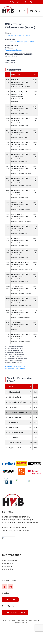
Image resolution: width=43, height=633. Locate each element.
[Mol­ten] (8, 463)
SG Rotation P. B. (17, 106)
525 (16, 137)
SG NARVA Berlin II (18, 166)
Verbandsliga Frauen (13, 50)
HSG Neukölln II (17, 214)
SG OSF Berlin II (17, 130)
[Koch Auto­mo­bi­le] (8, 470)
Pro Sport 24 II (16, 94)
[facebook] (20, 11)
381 (16, 221)
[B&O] (8, 478)
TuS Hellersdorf (17, 276)
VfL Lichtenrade (17, 156)
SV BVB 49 (15, 120)
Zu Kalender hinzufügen (15, 368)
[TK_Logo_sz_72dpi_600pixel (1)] (34, 463)
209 (16, 173)
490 (16, 99)
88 (15, 317)
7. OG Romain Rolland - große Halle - (20, 41)
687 (16, 209)
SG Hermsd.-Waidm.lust (20, 82)
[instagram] (24, 11)
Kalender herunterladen (15, 366)
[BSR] (21, 469)
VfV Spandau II (17, 180)
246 (16, 245)
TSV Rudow (15, 80)
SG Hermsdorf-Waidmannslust (17, 35)
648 (16, 293)
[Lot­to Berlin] (21, 462)
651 (16, 269)
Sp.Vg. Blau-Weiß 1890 (19, 144)
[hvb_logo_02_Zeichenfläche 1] (8, 7)
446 (16, 113)
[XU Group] (21, 480)
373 (16, 87)
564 (16, 329)
